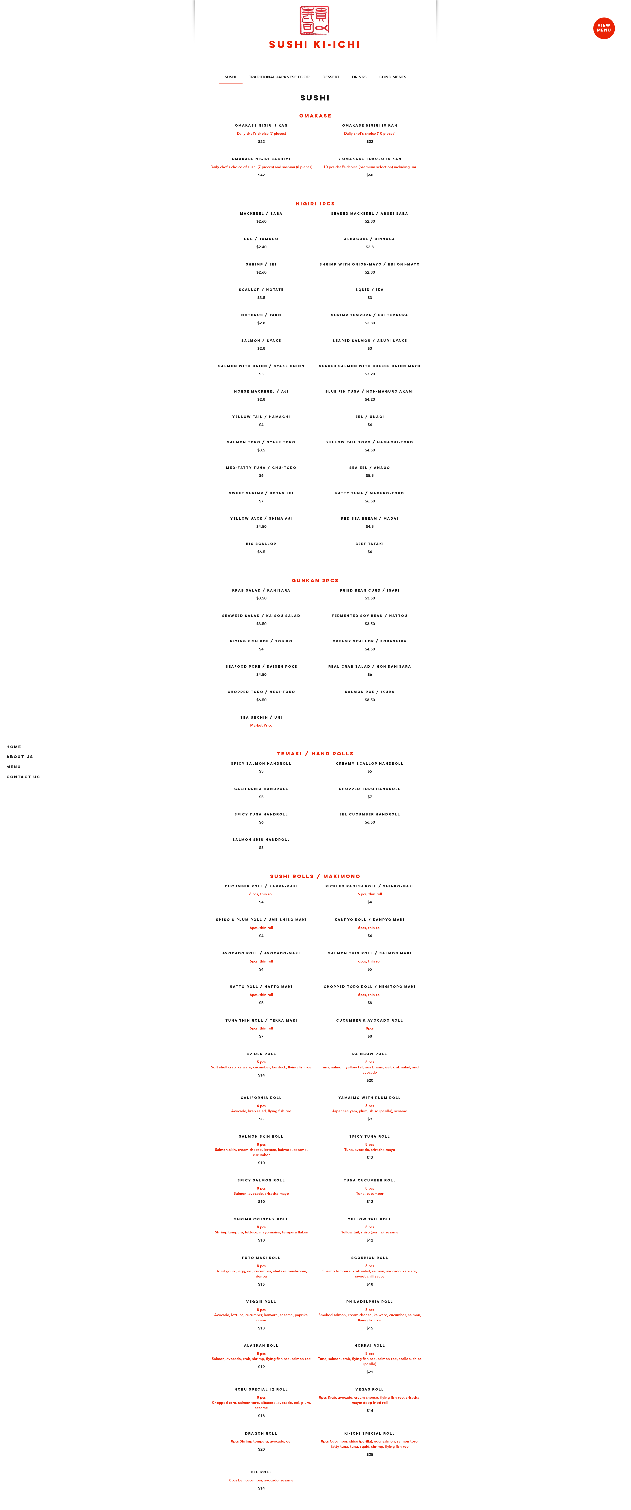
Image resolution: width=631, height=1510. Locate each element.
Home (13, 746)
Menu (13, 766)
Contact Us (23, 776)
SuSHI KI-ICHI (315, 44)
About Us (20, 756)
